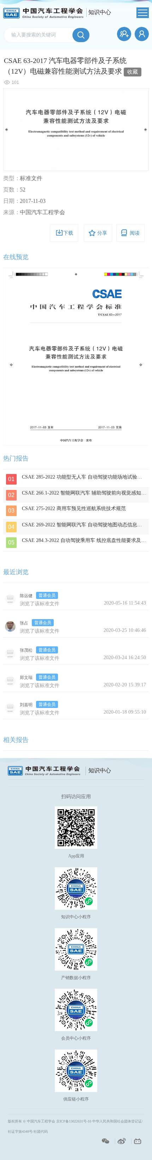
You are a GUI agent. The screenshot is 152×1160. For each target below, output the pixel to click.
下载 (68, 233)
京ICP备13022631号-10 (73, 1121)
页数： (11, 190)
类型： (11, 178)
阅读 (135, 233)
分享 (102, 233)
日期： (11, 201)
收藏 (132, 72)
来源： (11, 212)
